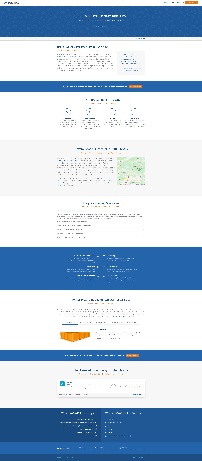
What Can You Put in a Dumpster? (129, 70)
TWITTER (133, 449)
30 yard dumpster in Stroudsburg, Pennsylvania (110, 314)
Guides (172, 3)
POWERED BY (140, 38)
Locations (165, 3)
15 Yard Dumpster (85, 322)
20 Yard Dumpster (101, 322)
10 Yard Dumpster (70, 322)
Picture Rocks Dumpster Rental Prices (130, 63)
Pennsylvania (70, 38)
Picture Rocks (78, 38)
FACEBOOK (125, 449)
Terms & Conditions (70, 457)
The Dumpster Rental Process (128, 54)
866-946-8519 (193, 3)
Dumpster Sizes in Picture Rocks (129, 66)
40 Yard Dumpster (132, 322)
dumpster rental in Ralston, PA (66, 57)
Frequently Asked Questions (128, 59)
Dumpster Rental (61, 38)
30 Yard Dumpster (116, 322)
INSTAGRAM (142, 449)
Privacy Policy (61, 457)
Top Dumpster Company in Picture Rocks (131, 68)
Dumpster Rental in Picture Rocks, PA (130, 57)
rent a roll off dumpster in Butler (67, 161)
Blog (178, 3)
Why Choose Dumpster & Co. (128, 61)
